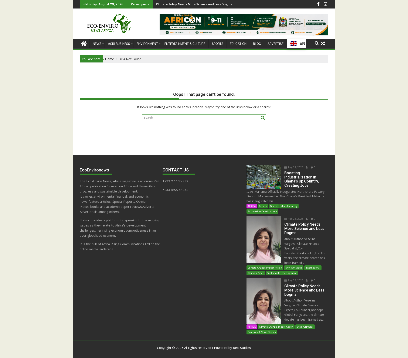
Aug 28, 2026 (295, 219)
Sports (217, 44)
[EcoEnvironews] (83, 43)
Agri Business (119, 44)
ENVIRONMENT (147, 44)
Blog (257, 44)
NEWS (97, 44)
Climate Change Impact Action (265, 267)
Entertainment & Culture (184, 44)
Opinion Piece (256, 273)
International (313, 267)
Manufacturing (289, 206)
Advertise (275, 44)
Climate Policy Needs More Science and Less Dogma (194, 4)
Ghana (273, 206)
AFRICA (252, 206)
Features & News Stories (262, 332)
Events (262, 206)
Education (238, 44)
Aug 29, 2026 (295, 167)
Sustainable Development (262, 211)
